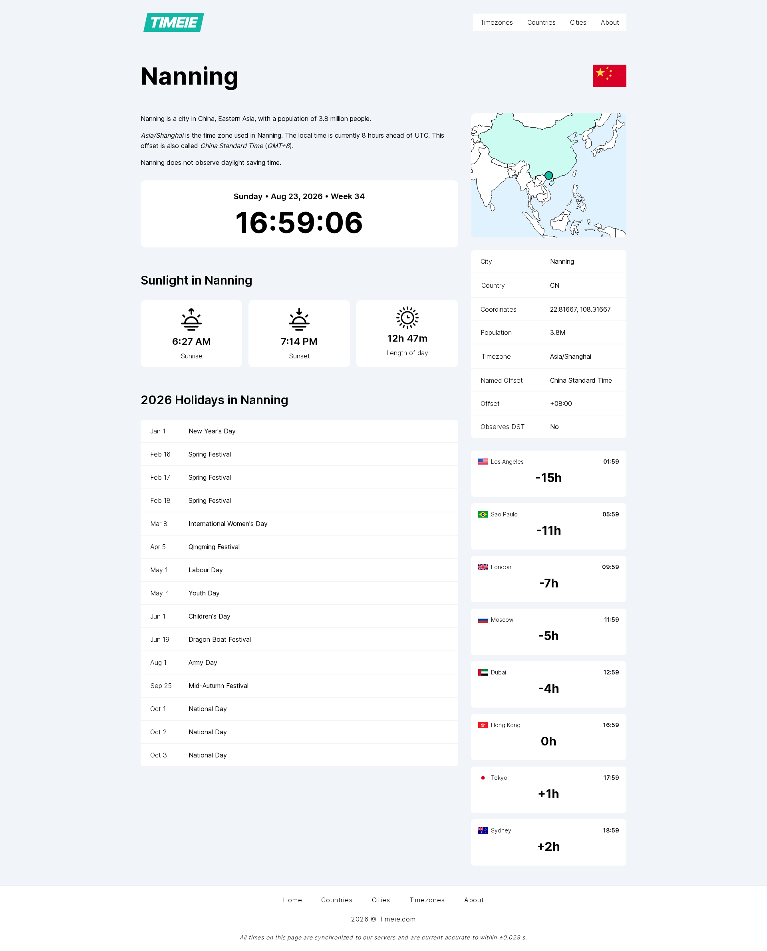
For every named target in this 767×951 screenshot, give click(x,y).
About (610, 22)
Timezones (496, 22)
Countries (541, 22)
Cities (578, 22)
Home (292, 900)
